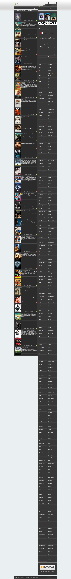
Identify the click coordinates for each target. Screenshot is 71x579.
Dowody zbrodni (41, 191)
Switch (40, 449)
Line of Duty (49, 310)
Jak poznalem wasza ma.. (42, 273)
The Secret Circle (50, 491)
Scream (40, 418)
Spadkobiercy (50, 438)
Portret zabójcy (41, 384)
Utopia (49, 517)
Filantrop (49, 211)
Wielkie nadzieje (50, 528)
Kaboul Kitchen (50, 282)
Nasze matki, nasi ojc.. (41, 347)
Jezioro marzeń (41, 279)
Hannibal (40, 248)
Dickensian (49, 183)
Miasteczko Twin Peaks (51, 330)
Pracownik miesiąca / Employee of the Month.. (27, 330)
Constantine (49, 155)
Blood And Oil (40, 132)
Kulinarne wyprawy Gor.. (51, 302)
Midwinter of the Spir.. (51, 333)
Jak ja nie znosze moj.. (51, 271)
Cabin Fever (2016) (24, 142)
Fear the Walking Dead (42, 211)
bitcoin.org (46, 571)
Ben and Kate (50, 123)
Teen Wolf (40, 458)
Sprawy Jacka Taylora (51, 441)
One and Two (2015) (24, 22)
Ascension (49, 104)
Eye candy (49, 206)
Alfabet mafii (40, 89)
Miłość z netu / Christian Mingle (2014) (26, 176)
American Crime (50, 92)
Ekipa (39, 200)
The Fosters (40, 472)
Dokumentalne (50, 59)
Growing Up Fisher (41, 237)
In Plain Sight (40, 265)
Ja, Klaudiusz (40, 271)
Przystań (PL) (50, 395)
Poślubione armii (41, 387)
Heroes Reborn (41, 254)
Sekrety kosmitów (50, 421)
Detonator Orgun (50, 180)
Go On (49, 225)
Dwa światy (40, 197)
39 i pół (49, 78)
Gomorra (40, 228)
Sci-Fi (39, 70)
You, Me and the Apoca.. (42, 540)
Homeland (49, 257)
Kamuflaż (49, 285)
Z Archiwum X (50, 540)
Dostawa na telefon (41, 189)
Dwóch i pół (49, 197)
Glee (48, 222)
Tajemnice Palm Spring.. (51, 455)
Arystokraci (40, 104)
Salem (49, 415)
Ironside (49, 268)
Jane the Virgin (41, 274)
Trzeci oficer (49, 508)
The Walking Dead (41, 497)
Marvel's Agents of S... (51, 324)
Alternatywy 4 (41, 92)
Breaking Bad (50, 135)
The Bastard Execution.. (51, 463)
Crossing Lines (41, 160)
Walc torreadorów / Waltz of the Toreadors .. (27, 296)
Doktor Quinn (40, 186)
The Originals (50, 486)
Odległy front (40, 356)
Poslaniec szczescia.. (50, 384)
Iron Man (40, 268)
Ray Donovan (40, 401)
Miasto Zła (40, 333)
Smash (40, 435)
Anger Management (41, 98)
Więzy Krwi (40, 531)
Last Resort (40, 305)
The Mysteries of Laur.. (42, 483)
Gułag (49, 239)
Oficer (49, 358)
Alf (48, 87)
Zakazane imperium (50, 548)
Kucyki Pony (40, 302)
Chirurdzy (49, 149)
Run (39, 412)
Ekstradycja (40, 203)
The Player (40, 489)
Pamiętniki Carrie (50, 367)
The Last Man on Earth (51, 477)
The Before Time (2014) (24, 65)
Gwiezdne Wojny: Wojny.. (51, 240)
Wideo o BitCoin (52, 571)
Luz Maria (49, 316)
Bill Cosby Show (41, 129)
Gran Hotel (40, 234)
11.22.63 (40, 75)
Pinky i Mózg (49, 375)
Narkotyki (49, 344)
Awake (40, 109)
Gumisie (49, 237)
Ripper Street (49, 406)
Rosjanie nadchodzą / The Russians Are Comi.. (27, 227)
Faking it (49, 208)
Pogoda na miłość (50, 381)
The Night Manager (41, 486)
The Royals (40, 491)
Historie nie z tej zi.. (41, 256)
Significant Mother (41, 429)
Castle (40, 146)
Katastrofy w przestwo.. (42, 288)
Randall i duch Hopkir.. (51, 398)
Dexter (40, 183)
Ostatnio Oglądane (24, 10)
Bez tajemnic (49, 126)
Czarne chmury (41, 163)
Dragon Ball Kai (50, 194)
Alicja (49, 89)
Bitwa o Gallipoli (50, 129)
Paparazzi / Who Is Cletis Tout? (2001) (26, 270)
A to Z (49, 81)
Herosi (49, 254)
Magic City (40, 322)
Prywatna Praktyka (41, 390)
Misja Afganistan (50, 336)
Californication (41, 143)
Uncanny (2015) (23, 304)
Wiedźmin (40, 528)
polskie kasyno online (43, 37)
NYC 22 (49, 353)
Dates (39, 174)
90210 (40, 81)
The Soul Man (40, 494)
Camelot (49, 143)
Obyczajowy (49, 67)
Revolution (49, 404)
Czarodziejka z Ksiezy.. (42, 166)
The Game (49, 474)
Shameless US (49, 426)
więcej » (28, 26)
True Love (40, 506)
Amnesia (40, 95)
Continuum (40, 157)
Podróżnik (40, 381)
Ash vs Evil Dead (41, 106)
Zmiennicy (40, 554)
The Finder (40, 469)
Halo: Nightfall (50, 245)
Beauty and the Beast (41, 118)
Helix (39, 251)
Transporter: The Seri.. (41, 503)
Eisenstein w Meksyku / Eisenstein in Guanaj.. (27, 48)
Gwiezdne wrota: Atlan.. (51, 242)
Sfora (49, 424)
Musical (40, 67)
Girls (39, 222)
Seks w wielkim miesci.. (41, 423)
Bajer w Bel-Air (41, 112)
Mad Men (40, 319)
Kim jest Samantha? (50, 288)
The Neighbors (50, 483)
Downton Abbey (50, 189)
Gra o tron (49, 231)
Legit (49, 307)
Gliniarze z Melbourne (41, 223)
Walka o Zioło (40, 525)
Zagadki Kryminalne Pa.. (42, 545)
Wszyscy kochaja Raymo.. (42, 534)
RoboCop (40, 409)
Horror (40, 64)
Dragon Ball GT (41, 194)
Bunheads (49, 140)
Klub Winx (49, 290)
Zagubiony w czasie (41, 548)
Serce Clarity (40, 424)
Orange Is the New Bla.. (51, 361)
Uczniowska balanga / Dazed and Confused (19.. (27, 193)
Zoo (48, 554)
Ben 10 (40, 121)
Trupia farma (40, 508)
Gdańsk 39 (40, 220)
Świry (39, 559)
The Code (49, 466)
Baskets (49, 115)
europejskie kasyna (55, 54)
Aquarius (40, 101)
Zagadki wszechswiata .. (51, 545)
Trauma (49, 503)
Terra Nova (49, 460)
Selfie (49, 423)
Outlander (49, 364)
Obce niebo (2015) (23, 159)
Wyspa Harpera (41, 537)
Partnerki (49, 370)
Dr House (49, 191)
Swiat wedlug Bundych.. (51, 557)
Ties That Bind (41, 500)
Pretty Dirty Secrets (50, 387)
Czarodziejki (49, 166)
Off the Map (40, 358)
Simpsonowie (49, 429)
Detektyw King (41, 180)
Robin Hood (40, 407)
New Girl (49, 347)
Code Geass (49, 152)
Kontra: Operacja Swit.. (51, 296)
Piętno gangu (40, 378)
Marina (40, 324)
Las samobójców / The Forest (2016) (26, 116)
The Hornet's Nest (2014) (24, 253)
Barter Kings (40, 115)
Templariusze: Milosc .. (51, 458)
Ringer (40, 406)
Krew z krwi (40, 299)
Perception (49, 373)
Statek (49, 443)
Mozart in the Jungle (50, 341)
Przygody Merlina (41, 392)
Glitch (40, 225)
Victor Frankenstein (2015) (25, 150)
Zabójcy (49, 542)
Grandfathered (50, 234)
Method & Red (41, 330)
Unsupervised (40, 517)
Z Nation (40, 542)
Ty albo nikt (49, 511)
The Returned (50, 489)
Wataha (49, 525)
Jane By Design (50, 273)
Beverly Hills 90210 (41, 126)
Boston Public (40, 135)
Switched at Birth (50, 449)
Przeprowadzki (50, 390)
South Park (40, 438)
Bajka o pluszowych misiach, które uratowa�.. (27, 82)
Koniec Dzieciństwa (41, 296)
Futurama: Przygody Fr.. (42, 217)
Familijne (49, 61)
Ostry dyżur (40, 364)
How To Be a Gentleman (42, 262)
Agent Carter (49, 84)
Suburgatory (49, 446)
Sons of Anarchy (50, 435)
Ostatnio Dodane (19, 10)
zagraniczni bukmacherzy (49, 28)
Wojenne (40, 73)
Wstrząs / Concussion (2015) (25, 219)
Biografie (40, 59)
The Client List (41, 466)
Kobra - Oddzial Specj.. (42, 293)
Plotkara (49, 378)
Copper (49, 157)
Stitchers (40, 446)
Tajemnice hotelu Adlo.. (42, 455)
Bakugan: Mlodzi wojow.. (51, 112)
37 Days (40, 78)
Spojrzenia (49, 440)
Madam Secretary (50, 319)
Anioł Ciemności (50, 98)
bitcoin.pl (49, 571)
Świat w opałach (41, 557)
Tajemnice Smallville (41, 457)
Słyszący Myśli (41, 452)
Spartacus (40, 440)
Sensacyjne (49, 70)
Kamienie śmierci (41, 285)
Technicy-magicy (50, 457)
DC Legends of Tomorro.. (51, 174)
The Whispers (49, 497)
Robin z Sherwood (50, 407)
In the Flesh (49, 265)
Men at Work (49, 327)
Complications (40, 155)
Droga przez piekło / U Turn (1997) (26, 73)
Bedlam (49, 118)
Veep (48, 520)
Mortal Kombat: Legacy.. (42, 341)
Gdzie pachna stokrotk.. (51, 220)
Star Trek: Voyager (41, 443)
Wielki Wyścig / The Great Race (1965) (26, 236)
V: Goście (40, 520)
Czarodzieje (49, 163)
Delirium (40, 177)
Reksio (40, 404)
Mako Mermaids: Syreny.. (51, 322)
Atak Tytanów (50, 106)
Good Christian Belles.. (51, 228)
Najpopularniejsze (30, 10)
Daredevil (49, 172)
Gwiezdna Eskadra (41, 240)
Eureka (40, 206)
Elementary (49, 203)
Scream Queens (50, 418)
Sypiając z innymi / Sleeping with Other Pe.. (27, 313)
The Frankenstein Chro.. (51, 472)
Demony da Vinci (50, 177)
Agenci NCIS (40, 84)
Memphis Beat (40, 327)
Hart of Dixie (49, 248)
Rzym (39, 415)
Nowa (39, 353)
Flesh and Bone (41, 214)
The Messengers (50, 480)
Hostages (40, 259)
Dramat (40, 61)
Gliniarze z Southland (50, 223)
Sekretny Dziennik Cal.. (42, 421)
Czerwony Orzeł (50, 169)
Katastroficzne (50, 64)
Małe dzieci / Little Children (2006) (26, 210)
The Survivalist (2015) (24, 347)
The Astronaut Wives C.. (42, 463)
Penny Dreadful (41, 373)
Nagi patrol (40, 344)
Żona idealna (49, 559)
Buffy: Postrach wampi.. (42, 140)
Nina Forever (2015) (24, 56)
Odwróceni (49, 356)
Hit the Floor (40, 257)
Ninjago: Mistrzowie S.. (42, 350)
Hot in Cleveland (50, 259)
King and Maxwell (41, 290)
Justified (40, 282)
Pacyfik (40, 367)
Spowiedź (40, 441)
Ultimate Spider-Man (50, 514)
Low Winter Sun (50, 313)
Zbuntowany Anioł (41, 551)
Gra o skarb (40, 231)
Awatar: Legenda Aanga (51, 109)
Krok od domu (50, 299)
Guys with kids (41, 239)
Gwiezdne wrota (41, 242)
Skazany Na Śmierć (50, 432)
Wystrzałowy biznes (50, 537)
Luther (40, 316)
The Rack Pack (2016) (24, 39)
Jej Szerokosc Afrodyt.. (42, 276)
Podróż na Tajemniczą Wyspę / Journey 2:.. (27, 133)
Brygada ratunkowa (50, 138)
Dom (48, 186)
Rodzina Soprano (50, 409)
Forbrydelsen (49, 214)
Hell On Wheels (50, 251)
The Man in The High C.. (42, 480)
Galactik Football (50, 217)
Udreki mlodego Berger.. (42, 514)
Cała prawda (49, 146)
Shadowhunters (41, 426)
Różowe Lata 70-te (50, 401)
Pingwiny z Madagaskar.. (42, 375)
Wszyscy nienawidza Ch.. (51, 534)
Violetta (49, 523)
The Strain (49, 494)
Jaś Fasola (49, 274)
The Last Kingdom (41, 477)
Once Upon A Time (41, 361)
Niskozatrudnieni (50, 350)
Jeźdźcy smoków (50, 279)
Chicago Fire (40, 149)
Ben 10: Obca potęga (50, 121)
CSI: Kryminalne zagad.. (51, 160)
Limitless (40, 310)
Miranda (40, 336)
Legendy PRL (40, 307)
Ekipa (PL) (49, 200)
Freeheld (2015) (23, 99)
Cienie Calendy (41, 152)
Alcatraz (40, 87)
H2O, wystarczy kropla (42, 245)
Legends (49, 305)
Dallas (40, 172)
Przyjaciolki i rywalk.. (51, 392)
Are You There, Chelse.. (51, 101)
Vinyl (39, 523)
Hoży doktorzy (50, 262)
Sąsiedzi (49, 452)
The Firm (49, 469)
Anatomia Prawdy (50, 95)
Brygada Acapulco (41, 138)
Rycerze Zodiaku (50, 412)
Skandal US (40, 432)
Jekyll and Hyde (50, 276)
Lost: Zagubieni (41, 313)
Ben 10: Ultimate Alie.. (41, 123)
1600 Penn (49, 75)
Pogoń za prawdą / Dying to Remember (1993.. (27, 287)
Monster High (50, 339)
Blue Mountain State (50, 132)
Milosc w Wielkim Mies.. (42, 339)
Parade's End (40, 370)
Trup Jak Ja (49, 506)
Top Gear (49, 500)
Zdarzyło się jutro (50, 551)
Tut (39, 511)
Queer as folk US (41, 398)
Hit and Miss (49, 256)
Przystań (40, 395)
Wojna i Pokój (50, 531)
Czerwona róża (41, 169)
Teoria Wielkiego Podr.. (42, 460)
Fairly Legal (40, 208)
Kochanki (49, 293)
